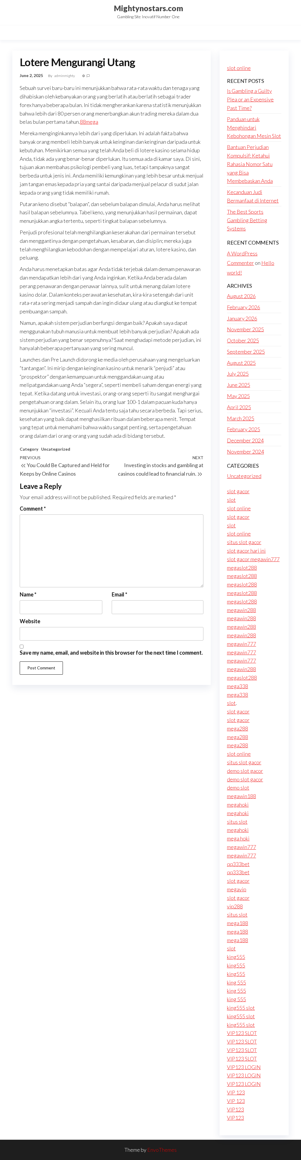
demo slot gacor (245, 771)
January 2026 (242, 318)
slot (231, 500)
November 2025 (245, 329)
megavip (236, 889)
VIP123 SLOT (242, 1033)
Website (30, 621)
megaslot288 (242, 567)
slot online (239, 68)
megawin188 (241, 796)
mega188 (237, 923)
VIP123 (235, 1109)
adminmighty (65, 75)
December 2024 (245, 440)
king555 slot (241, 1007)
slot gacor (238, 491)
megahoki (238, 804)
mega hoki (238, 838)
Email (119, 594)
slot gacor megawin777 (253, 559)
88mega (89, 121)
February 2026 (243, 307)
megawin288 (241, 610)
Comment (33, 508)
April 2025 (239, 407)
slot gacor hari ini (246, 550)
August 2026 (241, 296)
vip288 (235, 906)
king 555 (236, 982)
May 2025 (238, 396)
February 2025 (243, 429)
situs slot (237, 821)
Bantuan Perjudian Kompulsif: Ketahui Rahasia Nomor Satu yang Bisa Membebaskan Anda (250, 164)
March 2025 (240, 418)
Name (28, 594)
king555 (236, 957)
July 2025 (238, 373)
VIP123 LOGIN (244, 1067)
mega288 (237, 728)
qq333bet (238, 864)
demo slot (238, 787)
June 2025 (238, 385)
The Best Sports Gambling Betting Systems (247, 220)
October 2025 (243, 340)
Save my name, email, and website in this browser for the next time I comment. (111, 652)
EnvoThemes (162, 1149)
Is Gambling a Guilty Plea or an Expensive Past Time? (250, 99)
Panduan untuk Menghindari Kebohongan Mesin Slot (254, 127)
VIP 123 (236, 1092)
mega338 (237, 686)
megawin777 (241, 644)
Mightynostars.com (148, 8)
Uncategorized (55, 449)
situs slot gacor (244, 542)
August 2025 (241, 363)
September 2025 (246, 351)
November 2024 (245, 451)
